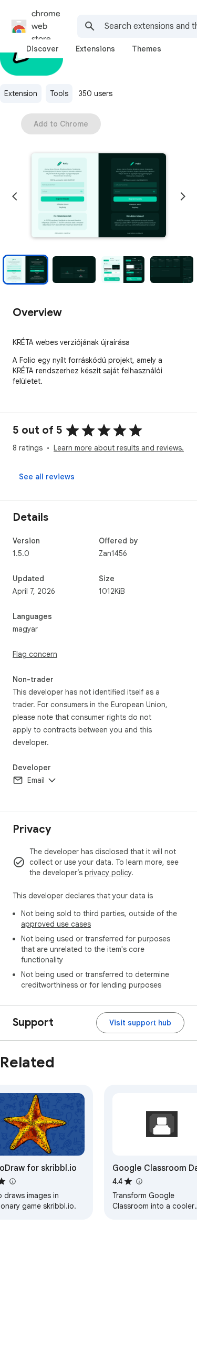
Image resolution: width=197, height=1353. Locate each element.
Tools (59, 93)
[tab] (42, 48)
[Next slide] (182, 196)
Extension (20, 93)
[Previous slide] (14, 196)
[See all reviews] (47, 476)
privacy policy (108, 872)
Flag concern (35, 654)
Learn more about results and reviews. (119, 448)
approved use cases (56, 924)
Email (36, 780)
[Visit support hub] (140, 1022)
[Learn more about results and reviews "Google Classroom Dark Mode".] (138, 1181)
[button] (98, 196)
